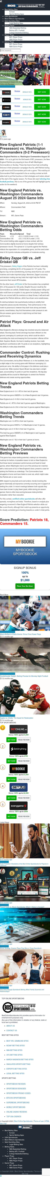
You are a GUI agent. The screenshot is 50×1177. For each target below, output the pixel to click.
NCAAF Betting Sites (15, 1045)
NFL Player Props (15, 37)
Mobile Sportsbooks (15, 1107)
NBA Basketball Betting (17, 28)
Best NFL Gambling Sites (17, 1041)
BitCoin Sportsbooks (16, 1098)
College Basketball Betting (18, 32)
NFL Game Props (15, 44)
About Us (10, 1026)
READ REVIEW (23, 740)
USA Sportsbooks (11, 16)
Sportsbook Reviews (15, 1084)
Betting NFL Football (16, 30)
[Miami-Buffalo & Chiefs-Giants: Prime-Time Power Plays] (25, 613)
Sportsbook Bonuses (16, 1088)
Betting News (9, 25)
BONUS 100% (27, 92)
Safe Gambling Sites (12, 21)
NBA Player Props (15, 39)
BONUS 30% (27, 99)
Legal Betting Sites (16, 23)
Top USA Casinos (13, 1116)
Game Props (9, 42)
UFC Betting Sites (14, 1055)
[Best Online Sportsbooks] (25, 5)
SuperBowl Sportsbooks (17, 1102)
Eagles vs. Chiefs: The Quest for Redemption (16, 718)
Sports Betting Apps (16, 14)
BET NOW (11, 740)
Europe (12, 11)
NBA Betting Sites (14, 1050)
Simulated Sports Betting (18, 1064)
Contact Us (11, 1030)
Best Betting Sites (11, 9)
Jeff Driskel (18, 284)
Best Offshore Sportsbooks (14, 18)
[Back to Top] (1, 1176)
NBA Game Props (15, 46)
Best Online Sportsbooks (9, 79)
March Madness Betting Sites (19, 1059)
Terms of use (39, 1121)
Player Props (9, 35)
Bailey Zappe (17, 266)
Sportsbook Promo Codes (18, 1093)
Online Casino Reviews (16, 1112)
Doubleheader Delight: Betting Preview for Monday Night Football (24, 676)
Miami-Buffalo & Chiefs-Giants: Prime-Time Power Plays (20, 634)
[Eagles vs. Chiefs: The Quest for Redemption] (25, 697)
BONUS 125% (27, 114)
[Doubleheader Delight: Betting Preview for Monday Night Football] (25, 655)
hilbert (4, 136)
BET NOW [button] (42, 92)
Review (17, 91)
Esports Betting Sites (16, 1069)
